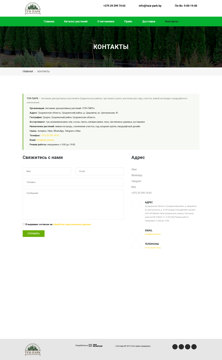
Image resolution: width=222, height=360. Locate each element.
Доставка (148, 21)
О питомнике (105, 21)
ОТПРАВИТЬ (33, 233)
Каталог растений (75, 21)
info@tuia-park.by (150, 5)
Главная (49, 21)
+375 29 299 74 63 (114, 5)
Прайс (128, 21)
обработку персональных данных (72, 224)
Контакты (171, 21)
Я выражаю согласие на (58, 224)
